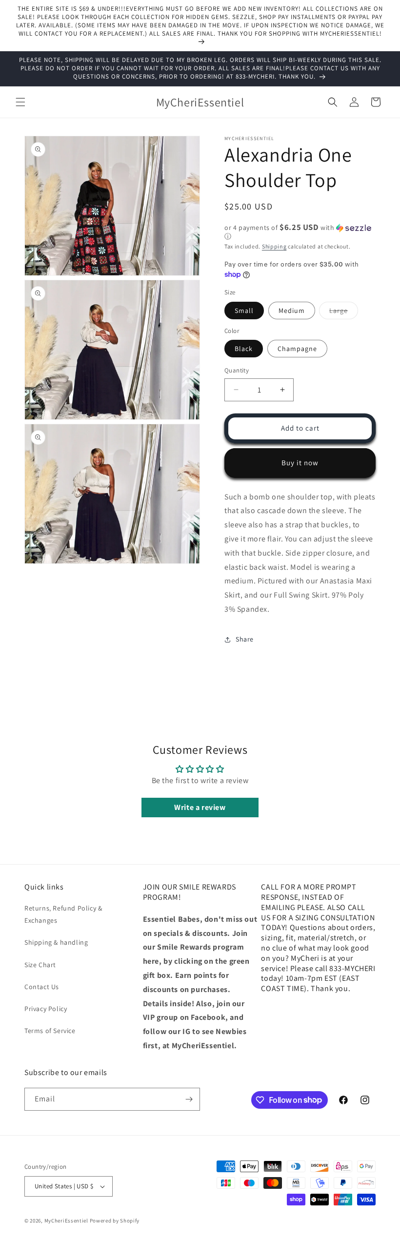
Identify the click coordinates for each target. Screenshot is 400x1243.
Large (343, 312)
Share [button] (245, 639)
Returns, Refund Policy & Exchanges (63, 914)
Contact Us (41, 986)
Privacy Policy (45, 1008)
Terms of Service (50, 1030)
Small (244, 310)
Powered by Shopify (115, 1220)
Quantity (236, 370)
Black (244, 348)
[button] (20, 102)
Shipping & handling (56, 942)
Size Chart (40, 964)
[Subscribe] (189, 1099)
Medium (292, 310)
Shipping (274, 246)
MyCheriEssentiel (66, 1220)
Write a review (199, 807)
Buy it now (300, 462)
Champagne (297, 348)
